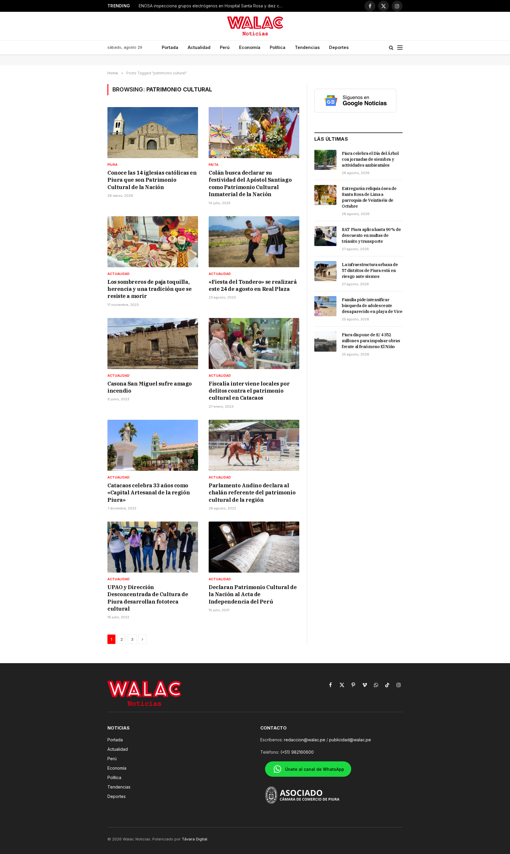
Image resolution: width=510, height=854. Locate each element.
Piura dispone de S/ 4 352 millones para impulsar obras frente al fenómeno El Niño (371, 340)
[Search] (391, 47)
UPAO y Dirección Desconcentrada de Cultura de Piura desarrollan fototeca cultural (147, 598)
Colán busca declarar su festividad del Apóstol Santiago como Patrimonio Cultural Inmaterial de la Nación (250, 183)
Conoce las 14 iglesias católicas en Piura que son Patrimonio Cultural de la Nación (152, 180)
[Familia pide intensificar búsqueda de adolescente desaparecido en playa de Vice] (325, 306)
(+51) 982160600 (297, 752)
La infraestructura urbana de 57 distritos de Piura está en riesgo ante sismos (370, 270)
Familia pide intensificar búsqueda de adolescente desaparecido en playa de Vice (372, 305)
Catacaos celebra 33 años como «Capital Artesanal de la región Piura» (148, 492)
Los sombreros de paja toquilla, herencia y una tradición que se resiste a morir (149, 289)
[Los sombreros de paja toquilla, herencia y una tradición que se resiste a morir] (152, 241)
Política (277, 47)
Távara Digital (194, 839)
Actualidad (199, 47)
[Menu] (400, 47)
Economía (249, 47)
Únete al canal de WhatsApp (314, 769)
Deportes (339, 47)
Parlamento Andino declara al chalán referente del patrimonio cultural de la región (252, 492)
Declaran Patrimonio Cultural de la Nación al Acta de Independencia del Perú (253, 594)
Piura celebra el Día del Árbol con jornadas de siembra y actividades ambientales (370, 159)
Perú (225, 47)
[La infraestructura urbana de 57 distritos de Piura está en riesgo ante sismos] (325, 271)
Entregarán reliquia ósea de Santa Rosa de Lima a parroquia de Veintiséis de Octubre (369, 197)
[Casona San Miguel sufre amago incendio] (152, 343)
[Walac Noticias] (255, 26)
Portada (170, 47)
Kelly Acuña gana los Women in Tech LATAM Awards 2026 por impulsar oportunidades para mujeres (212, 6)
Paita (213, 165)
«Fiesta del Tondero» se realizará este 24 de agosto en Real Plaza (253, 285)
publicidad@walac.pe (350, 739)
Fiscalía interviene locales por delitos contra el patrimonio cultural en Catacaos (249, 390)
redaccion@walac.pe (304, 739)
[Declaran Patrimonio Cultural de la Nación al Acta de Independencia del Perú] (254, 547)
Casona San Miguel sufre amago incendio (149, 387)
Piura (112, 165)
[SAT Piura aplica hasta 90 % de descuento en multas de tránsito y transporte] (325, 236)
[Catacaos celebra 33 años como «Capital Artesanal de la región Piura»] (152, 445)
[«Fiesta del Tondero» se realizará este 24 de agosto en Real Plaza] (254, 241)
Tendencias (307, 47)
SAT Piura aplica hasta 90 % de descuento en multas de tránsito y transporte (371, 235)
